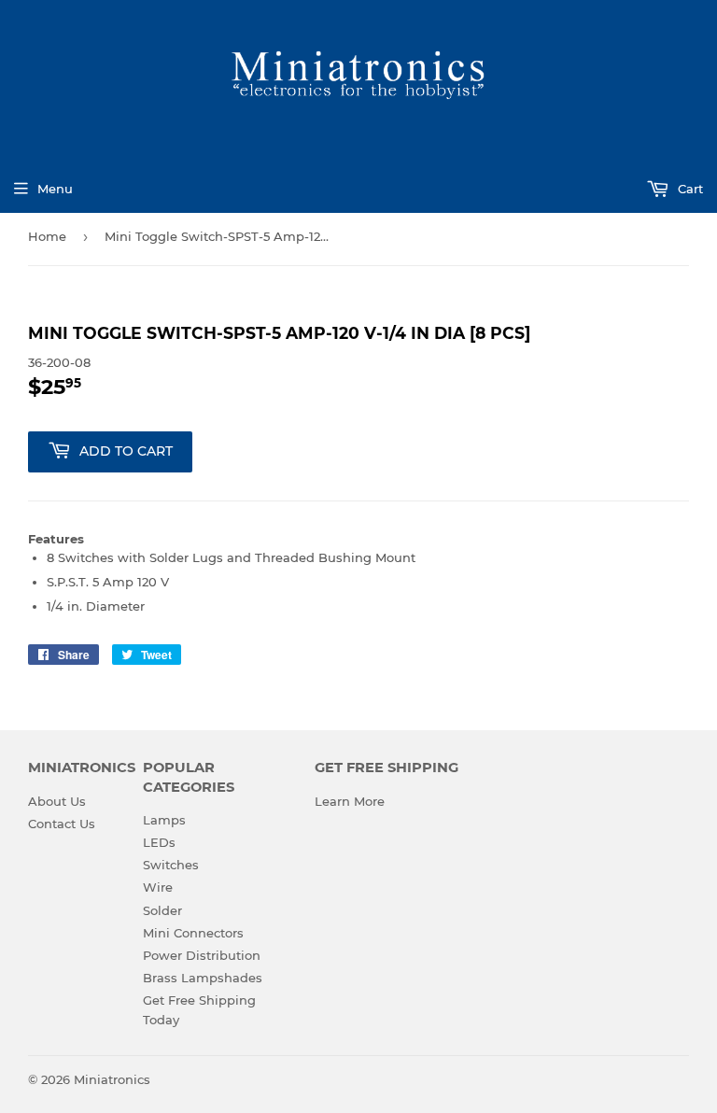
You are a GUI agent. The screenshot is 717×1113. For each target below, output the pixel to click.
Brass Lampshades (202, 977)
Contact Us (61, 823)
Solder (162, 910)
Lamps (164, 819)
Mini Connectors (193, 932)
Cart (688, 188)
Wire (158, 887)
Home (47, 236)
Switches (171, 864)
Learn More (350, 801)
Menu (55, 188)
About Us (57, 801)
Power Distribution (201, 955)
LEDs (159, 842)
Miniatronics (112, 1079)
